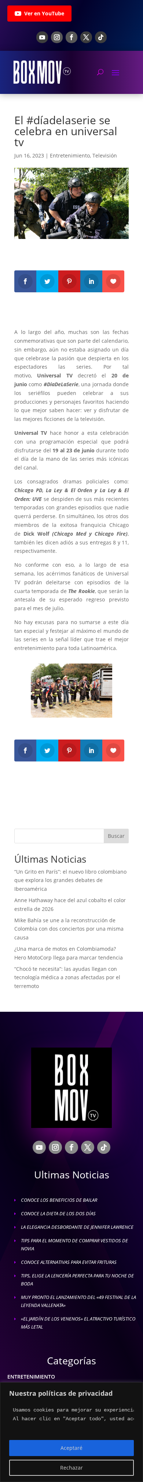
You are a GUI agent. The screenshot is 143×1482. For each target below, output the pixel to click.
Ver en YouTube (44, 13)
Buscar (116, 835)
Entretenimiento (70, 155)
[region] (71, 1432)
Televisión (104, 155)
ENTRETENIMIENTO (31, 1376)
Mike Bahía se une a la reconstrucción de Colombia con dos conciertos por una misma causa (69, 929)
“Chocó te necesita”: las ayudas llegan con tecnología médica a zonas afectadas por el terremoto (67, 977)
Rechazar (71, 1467)
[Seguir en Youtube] (42, 37)
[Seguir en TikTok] (101, 37)
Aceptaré (71, 1447)
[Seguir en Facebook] (71, 37)
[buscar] (100, 72)
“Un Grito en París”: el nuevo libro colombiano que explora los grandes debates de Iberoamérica (70, 880)
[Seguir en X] (86, 37)
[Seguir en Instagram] (57, 37)
